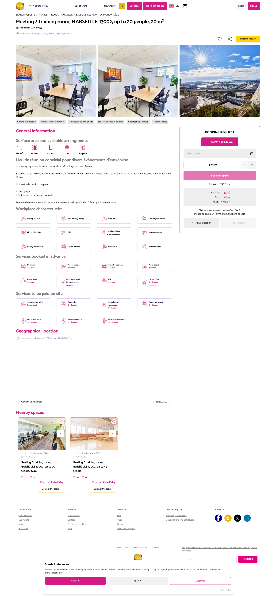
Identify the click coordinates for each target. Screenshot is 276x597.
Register (248, 559)
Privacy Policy (225, 590)
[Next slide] (60, 433)
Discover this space (50, 489)
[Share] (230, 39)
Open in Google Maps (31, 402)
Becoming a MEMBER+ (176, 515)
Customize (200, 581)
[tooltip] (19, 147)
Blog (119, 515)
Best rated (23, 528)
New (21, 524)
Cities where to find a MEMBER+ (180, 520)
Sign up (253, 6)
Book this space (220, 176)
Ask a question (203, 223)
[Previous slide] (23, 433)
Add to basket (238, 223)
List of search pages (126, 528)
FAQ (70, 528)
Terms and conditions (77, 524)
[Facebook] (218, 518)
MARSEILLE (67, 15)
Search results (25, 15)
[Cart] (185, 6)
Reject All (138, 581)
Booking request (248, 39)
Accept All (75, 581)
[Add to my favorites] (220, 39)
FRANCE (43, 15)
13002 (54, 15)
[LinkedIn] (247, 518)
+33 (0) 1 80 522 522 (155, 6)
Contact (71, 520)
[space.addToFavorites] (61, 421)
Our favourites (25, 515)
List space (134, 6)
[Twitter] (237, 518)
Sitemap (120, 524)
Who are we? (74, 515)
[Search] (122, 6)
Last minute (24, 520)
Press (119, 520)
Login (241, 6)
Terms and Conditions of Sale (229, 214)
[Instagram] (228, 518)
